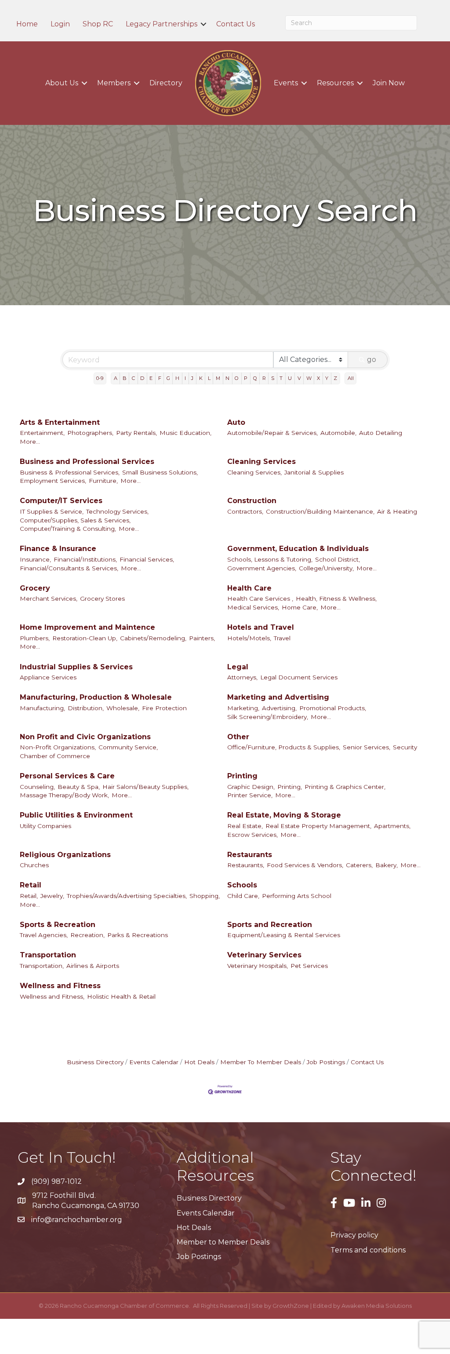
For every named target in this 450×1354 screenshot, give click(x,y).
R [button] (264, 378)
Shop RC (98, 24)
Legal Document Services (299, 677)
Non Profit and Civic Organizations (85, 737)
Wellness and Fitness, (52, 996)
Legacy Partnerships (161, 24)
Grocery (35, 588)
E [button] (150, 378)
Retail (30, 885)
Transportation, (42, 965)
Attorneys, (242, 677)
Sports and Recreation (269, 924)
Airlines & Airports (92, 965)
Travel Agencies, (44, 934)
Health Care (249, 588)
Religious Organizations (65, 854)
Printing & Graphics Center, (345, 786)
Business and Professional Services (87, 461)
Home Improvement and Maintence (87, 627)
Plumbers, (35, 638)
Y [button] (326, 378)
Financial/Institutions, (85, 559)
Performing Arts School (296, 895)
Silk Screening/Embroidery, (267, 716)
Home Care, (300, 607)
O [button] (237, 378)
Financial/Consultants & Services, (69, 568)
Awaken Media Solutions (376, 1305)
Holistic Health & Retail (121, 996)
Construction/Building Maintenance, (320, 511)
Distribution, (86, 708)
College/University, (326, 568)
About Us (61, 83)
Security (405, 747)
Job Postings (326, 1062)
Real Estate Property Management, (318, 825)
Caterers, (359, 865)
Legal (237, 667)
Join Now (389, 83)
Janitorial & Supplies (314, 472)
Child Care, (243, 895)
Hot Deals (199, 1062)
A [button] (115, 378)
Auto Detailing (380, 432)
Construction (251, 500)
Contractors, (245, 511)
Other (238, 737)
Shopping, (204, 895)
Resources (335, 83)
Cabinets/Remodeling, (153, 638)
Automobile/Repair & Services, (272, 432)
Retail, (29, 895)
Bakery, (386, 865)
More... (30, 441)
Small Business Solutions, (160, 472)
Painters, (202, 638)
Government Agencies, (261, 568)
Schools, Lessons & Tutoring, (269, 559)
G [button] (168, 378)
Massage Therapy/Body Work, (64, 795)
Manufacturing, (42, 708)
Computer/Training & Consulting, (68, 528)
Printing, (289, 786)
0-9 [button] (99, 378)
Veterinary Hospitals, (257, 965)
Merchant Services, (48, 598)
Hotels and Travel (260, 627)
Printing (242, 776)
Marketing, (243, 708)
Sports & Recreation (57, 924)
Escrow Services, (252, 834)
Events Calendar (153, 1062)
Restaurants (249, 854)
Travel (282, 638)
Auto (236, 422)
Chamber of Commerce (55, 755)
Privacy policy (354, 1235)
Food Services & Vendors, (305, 865)
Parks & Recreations (137, 934)
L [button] (209, 378)
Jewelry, (52, 895)
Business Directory (95, 1062)
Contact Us (235, 24)
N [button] (227, 378)
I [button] (185, 378)
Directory (165, 83)
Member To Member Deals (260, 1062)
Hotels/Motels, (249, 638)
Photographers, (90, 432)
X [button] (318, 378)
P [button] (245, 378)
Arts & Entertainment (60, 422)
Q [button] (255, 378)
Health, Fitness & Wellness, (336, 598)
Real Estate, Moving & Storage (284, 815)
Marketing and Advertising (278, 697)
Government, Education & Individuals (298, 548)
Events (286, 83)
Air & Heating (397, 511)
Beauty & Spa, (79, 786)
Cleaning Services (261, 461)
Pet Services (309, 965)
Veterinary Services (264, 955)
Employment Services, (53, 480)
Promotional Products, (332, 708)
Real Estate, (245, 825)
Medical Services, (253, 607)
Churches (34, 865)
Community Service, (128, 747)
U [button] (290, 378)
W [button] (309, 378)
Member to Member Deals (223, 1242)
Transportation (48, 955)
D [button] (142, 378)
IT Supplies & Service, (51, 511)
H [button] (177, 378)
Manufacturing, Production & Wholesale (96, 697)
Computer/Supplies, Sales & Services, (75, 520)
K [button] (201, 378)
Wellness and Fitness (60, 986)
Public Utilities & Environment (76, 815)
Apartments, (392, 825)
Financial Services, (147, 559)
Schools (242, 885)
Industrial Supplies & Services (76, 667)
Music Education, (185, 432)
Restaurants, (245, 865)
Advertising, (279, 708)
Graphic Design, (251, 786)
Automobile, (338, 432)
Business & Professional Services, (70, 472)
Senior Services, (366, 747)
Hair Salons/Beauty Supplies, (145, 786)
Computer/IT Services (61, 500)
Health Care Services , (260, 598)
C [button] (133, 378)
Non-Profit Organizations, (58, 747)
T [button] (281, 378)
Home (27, 24)
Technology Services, (117, 511)
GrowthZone (290, 1305)
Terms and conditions (368, 1250)
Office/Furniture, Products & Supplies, (283, 747)
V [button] (299, 378)
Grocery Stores (102, 598)
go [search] (371, 359)
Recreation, (87, 934)
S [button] (272, 378)
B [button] (125, 378)
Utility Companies (45, 825)
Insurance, (35, 559)
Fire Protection (164, 708)
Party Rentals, (136, 432)
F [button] (159, 378)
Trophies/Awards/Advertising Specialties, (127, 895)
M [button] (218, 378)
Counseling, (37, 786)
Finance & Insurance (58, 548)
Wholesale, (122, 708)
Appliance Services (48, 677)
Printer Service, (249, 795)
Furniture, (103, 480)
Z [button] (335, 378)
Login (60, 24)
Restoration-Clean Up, (84, 638)
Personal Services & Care (67, 776)
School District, (337, 559)
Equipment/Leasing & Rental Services (283, 934)
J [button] (192, 378)
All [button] (351, 378)
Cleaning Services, (254, 472)
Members (114, 83)
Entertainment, (42, 432)
